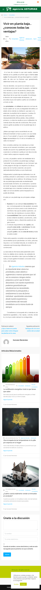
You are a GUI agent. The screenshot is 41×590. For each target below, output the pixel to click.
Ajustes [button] (16, 584)
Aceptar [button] (23, 584)
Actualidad (12, 15)
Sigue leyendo (7, 399)
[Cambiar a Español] (38, 2)
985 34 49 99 (20, 2)
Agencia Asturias (21, 39)
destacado (29, 39)
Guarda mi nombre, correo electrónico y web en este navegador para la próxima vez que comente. (20, 548)
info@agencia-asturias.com (20, 4)
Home (5, 15)
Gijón (35, 39)
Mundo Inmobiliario (34, 386)
